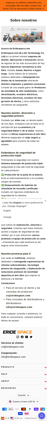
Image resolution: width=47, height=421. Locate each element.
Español (22, 395)
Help (4, 374)
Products (7, 367)
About (5, 381)
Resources (8, 388)
